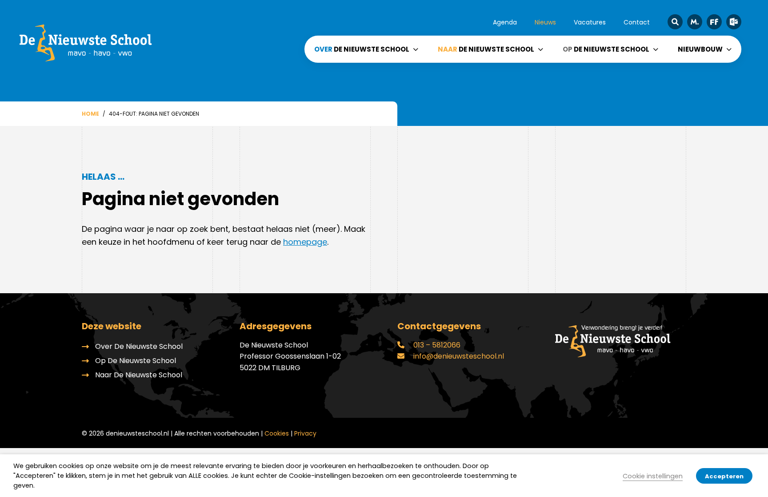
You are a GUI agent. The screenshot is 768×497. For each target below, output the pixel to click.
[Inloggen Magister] (694, 21)
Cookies (276, 433)
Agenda (505, 22)
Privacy (305, 433)
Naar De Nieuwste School (138, 375)
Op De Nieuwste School (135, 361)
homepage (305, 241)
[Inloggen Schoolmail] (733, 21)
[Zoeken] (675, 21)
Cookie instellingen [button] (653, 476)
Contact (637, 22)
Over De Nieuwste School (139, 346)
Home (90, 113)
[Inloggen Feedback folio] (714, 21)
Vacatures (590, 22)
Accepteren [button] (724, 476)
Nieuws (545, 22)
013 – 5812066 (436, 345)
